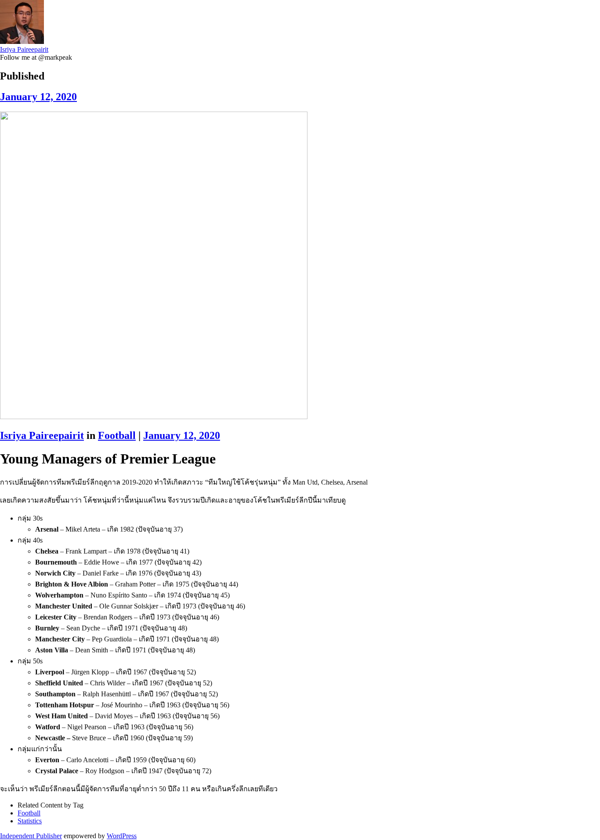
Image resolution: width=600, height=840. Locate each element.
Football (117, 435)
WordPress (122, 836)
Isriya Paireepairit (24, 49)
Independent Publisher (31, 836)
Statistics (30, 821)
